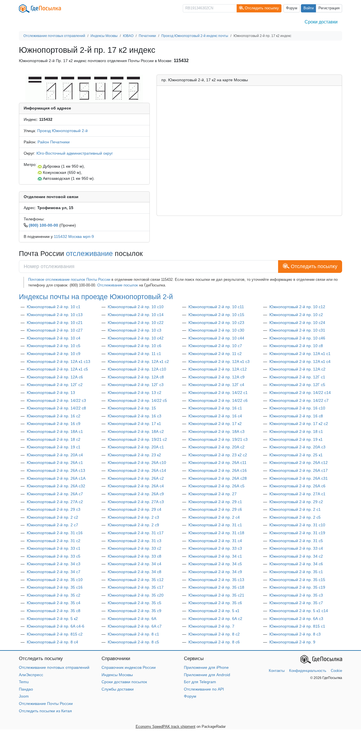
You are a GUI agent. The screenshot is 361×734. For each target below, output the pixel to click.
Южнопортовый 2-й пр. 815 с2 (55, 634)
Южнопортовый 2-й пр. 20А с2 (216, 447)
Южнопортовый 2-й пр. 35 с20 (136, 595)
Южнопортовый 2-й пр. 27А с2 (55, 501)
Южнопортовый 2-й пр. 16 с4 (215, 416)
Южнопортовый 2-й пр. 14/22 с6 (218, 400)
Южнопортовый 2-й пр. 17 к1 (134, 423)
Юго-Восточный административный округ (74, 153)
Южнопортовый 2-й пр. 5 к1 (213, 610)
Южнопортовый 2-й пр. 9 (292, 642)
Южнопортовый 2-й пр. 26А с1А (56, 478)
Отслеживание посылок (117, 285)
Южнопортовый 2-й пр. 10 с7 (215, 345)
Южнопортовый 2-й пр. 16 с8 (296, 416)
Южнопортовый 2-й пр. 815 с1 (297, 626)
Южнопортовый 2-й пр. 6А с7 (135, 626)
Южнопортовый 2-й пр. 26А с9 (136, 494)
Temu (24, 682)
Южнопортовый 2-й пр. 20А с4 (55, 455)
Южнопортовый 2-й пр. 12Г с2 (55, 384)
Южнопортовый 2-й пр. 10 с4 (53, 338)
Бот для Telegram (200, 682)
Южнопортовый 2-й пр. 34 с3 (53, 564)
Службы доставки (118, 689)
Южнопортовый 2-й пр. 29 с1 (215, 501)
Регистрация (329, 8)
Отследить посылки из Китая (45, 711)
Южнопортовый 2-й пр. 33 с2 (134, 548)
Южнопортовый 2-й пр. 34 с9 (215, 571)
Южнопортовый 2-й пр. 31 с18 (216, 533)
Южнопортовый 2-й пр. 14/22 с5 (137, 400)
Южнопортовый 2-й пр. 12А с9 (216, 377)
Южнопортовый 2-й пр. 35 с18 (216, 587)
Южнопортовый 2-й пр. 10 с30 (216, 330)
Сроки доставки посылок (124, 682)
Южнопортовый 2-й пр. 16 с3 (134, 416)
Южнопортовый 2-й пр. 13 (51, 392)
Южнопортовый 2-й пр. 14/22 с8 (56, 408)
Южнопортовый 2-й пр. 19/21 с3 (218, 439)
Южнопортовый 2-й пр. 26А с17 (298, 470)
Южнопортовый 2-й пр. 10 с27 (55, 330)
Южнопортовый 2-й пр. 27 (212, 494)
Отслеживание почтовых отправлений (54, 667)
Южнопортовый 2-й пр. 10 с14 (136, 314)
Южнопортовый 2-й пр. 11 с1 (134, 353)
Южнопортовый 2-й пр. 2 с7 (52, 525)
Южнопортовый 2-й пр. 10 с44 (216, 338)
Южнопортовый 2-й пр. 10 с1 (53, 306)
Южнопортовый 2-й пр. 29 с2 (296, 501)
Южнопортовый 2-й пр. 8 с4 (52, 642)
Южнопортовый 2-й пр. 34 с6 (296, 564)
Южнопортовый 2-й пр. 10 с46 (297, 338)
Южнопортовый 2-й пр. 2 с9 (133, 525)
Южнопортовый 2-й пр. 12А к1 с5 (57, 369)
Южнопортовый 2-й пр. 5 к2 (52, 618)
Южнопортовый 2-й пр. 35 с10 (55, 579)
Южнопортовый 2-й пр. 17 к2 (215, 423)
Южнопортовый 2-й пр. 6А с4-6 (55, 626)
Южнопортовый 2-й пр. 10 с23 (216, 322)
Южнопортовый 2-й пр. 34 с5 (215, 564)
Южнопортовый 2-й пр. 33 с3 (215, 548)
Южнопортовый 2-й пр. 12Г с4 (216, 384)
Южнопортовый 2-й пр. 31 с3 (134, 540)
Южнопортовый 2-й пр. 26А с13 (56, 470)
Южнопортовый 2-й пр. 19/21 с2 (137, 439)
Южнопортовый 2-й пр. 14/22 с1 (218, 392)
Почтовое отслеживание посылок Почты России (69, 279)
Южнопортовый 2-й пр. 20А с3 (297, 447)
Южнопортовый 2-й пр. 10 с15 (216, 314)
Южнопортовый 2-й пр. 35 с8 (53, 610)
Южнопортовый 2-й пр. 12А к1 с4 (300, 361)
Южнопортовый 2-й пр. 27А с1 (297, 494)
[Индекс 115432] (84, 88)
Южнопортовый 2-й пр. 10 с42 (136, 338)
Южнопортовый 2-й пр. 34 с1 (215, 556)
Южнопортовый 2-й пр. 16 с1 (215, 408)
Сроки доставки (321, 21)
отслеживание (89, 253)
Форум (291, 8)
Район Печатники (54, 142)
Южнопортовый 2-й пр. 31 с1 (215, 525)
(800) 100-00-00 (43, 225)
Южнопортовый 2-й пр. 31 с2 (53, 540)
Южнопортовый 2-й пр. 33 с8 (134, 556)
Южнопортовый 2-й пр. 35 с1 (296, 571)
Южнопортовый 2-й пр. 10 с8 (296, 345)
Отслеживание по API (204, 689)
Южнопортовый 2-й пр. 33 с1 (53, 548)
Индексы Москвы (117, 674)
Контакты (277, 671)
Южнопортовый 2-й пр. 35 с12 (136, 579)
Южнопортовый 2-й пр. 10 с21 (55, 322)
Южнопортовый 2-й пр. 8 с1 (133, 634)
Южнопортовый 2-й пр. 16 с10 (297, 408)
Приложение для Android (207, 674)
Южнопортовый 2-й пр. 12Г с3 (136, 384)
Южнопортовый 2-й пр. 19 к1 (296, 439)
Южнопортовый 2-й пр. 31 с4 (215, 540)
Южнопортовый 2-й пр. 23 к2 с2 (217, 455)
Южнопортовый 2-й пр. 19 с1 (53, 447)
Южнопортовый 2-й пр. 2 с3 (133, 517)
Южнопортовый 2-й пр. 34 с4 (134, 564)
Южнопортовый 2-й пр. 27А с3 (136, 501)
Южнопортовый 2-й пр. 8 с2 (214, 634)
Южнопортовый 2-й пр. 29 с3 (53, 509)
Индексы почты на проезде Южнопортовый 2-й (96, 297)
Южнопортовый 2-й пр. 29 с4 (134, 509)
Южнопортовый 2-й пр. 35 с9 (134, 610)
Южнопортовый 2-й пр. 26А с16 (217, 470)
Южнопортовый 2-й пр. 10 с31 (297, 330)
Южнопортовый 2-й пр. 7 (211, 626)
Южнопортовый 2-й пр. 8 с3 (295, 634)
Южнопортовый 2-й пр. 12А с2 (297, 369)
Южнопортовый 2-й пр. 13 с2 (134, 392)
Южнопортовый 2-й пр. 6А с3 (296, 618)
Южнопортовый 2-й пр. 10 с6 (134, 345)
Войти (308, 8)
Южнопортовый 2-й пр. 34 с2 (296, 556)
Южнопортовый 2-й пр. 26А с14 (137, 470)
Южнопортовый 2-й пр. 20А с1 (136, 447)
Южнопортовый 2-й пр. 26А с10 (137, 462)
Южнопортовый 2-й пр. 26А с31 (298, 478)
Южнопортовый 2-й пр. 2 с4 (214, 517)
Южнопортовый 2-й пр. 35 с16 (55, 587)
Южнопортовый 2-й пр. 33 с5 (53, 556)
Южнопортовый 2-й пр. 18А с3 (216, 431)
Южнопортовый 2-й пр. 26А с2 (136, 478)
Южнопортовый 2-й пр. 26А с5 (216, 486)
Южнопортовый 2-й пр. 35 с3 (296, 595)
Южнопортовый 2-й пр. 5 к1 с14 (298, 610)
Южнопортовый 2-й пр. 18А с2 (136, 431)
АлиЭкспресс (31, 674)
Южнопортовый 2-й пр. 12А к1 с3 (219, 361)
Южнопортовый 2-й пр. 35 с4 (53, 603)
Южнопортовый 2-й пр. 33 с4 (296, 548)
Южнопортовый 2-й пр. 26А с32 (56, 486)
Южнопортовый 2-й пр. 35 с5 (134, 603)
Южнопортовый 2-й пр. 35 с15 (297, 579)
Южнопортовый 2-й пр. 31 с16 (55, 533)
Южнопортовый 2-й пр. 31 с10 (297, 525)
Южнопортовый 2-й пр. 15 (132, 408)
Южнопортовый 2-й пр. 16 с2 (53, 416)
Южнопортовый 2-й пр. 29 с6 (215, 509)
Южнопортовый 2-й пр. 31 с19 (297, 533)
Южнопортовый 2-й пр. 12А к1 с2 (138, 361)
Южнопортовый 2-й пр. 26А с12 (298, 462)
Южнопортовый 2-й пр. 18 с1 (296, 431)
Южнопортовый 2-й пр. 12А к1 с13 (58, 361)
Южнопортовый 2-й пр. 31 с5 (296, 540)
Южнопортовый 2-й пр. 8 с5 (133, 642)
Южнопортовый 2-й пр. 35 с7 (296, 603)
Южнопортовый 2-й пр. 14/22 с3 (56, 400)
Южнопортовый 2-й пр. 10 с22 (136, 322)
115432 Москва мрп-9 (74, 236)
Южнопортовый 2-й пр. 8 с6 (214, 642)
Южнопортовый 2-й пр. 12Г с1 (297, 377)
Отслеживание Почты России (46, 703)
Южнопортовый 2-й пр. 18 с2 (53, 439)
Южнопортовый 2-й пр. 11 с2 (215, 353)
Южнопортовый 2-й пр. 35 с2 (53, 595)
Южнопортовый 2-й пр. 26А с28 (217, 478)
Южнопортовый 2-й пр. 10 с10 (136, 306)
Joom (24, 696)
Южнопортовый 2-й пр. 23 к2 (134, 455)
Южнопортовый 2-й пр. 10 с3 (134, 330)
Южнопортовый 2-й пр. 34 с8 (134, 571)
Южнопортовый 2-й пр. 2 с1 (295, 509)
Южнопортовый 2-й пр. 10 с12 (297, 306)
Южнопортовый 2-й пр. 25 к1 (296, 455)
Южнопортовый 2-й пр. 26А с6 (297, 486)
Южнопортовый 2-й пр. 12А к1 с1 (300, 353)
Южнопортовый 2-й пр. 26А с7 (55, 494)
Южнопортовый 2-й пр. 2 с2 (52, 517)
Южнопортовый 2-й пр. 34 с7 (53, 571)
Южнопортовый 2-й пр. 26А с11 (217, 462)
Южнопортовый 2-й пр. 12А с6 (55, 377)
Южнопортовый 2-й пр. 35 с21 (216, 595)
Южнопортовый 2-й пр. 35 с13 (216, 579)
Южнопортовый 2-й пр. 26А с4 (136, 486)
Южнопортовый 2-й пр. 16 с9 (53, 423)
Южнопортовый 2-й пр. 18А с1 (55, 431)
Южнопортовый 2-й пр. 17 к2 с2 (298, 423)
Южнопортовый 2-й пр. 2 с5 (295, 517)
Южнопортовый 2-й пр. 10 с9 (53, 353)
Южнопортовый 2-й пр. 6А (132, 618)
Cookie (336, 671)
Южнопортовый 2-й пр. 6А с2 (215, 618)
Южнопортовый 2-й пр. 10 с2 (296, 314)
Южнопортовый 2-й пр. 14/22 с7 (299, 400)
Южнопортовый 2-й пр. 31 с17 (136, 533)
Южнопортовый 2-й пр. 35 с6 (215, 603)
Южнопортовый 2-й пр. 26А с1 (55, 462)
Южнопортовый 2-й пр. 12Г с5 (297, 384)
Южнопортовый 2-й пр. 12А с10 (137, 369)
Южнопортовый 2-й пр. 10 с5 (53, 345)
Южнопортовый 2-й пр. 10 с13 (55, 314)
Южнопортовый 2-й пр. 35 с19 (297, 587)
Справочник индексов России (129, 667)
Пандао (26, 689)
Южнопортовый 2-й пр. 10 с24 (297, 322)
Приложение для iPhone (206, 667)
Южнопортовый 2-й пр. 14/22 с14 (300, 392)
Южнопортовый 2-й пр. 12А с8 (136, 377)
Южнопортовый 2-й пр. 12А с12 (217, 369)
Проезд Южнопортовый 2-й (62, 130)
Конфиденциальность (307, 671)
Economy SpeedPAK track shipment (165, 726)
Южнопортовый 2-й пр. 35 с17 (136, 587)
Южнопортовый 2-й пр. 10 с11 (216, 306)
